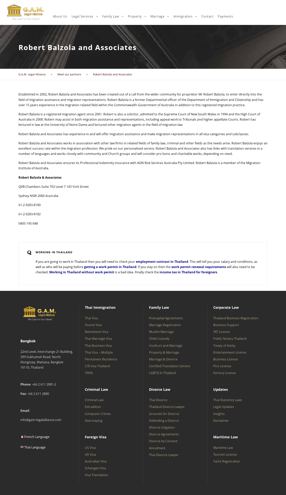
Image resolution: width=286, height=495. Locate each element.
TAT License (221, 332)
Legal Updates (223, 407)
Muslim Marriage (161, 332)
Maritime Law (223, 448)
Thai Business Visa (98, 345)
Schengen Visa (95, 468)
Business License (225, 359)
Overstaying (93, 420)
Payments (225, 16)
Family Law (110, 16)
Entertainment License (229, 352)
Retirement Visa (96, 332)
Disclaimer (221, 420)
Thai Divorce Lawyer (163, 455)
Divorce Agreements (164, 434)
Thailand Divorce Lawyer (167, 407)
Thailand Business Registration (235, 318)
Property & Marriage (164, 352)
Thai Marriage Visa (98, 338)
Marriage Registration (165, 325)
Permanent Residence (101, 359)
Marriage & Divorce (163, 359)
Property (135, 16)
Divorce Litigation (162, 427)
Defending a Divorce (164, 420)
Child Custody (159, 338)
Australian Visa (96, 461)
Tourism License (225, 454)
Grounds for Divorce (164, 414)
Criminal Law (94, 400)
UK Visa (90, 454)
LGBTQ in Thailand (162, 373)
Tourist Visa (93, 325)
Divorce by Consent (163, 441)
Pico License (222, 366)
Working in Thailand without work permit (81, 272)
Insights (219, 414)
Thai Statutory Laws (227, 400)
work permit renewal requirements (198, 267)
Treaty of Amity (224, 345)
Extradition (93, 407)
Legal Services (82, 16)
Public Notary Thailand (230, 338)
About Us (60, 16)
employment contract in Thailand (162, 261)
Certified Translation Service (169, 366)
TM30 (89, 373)
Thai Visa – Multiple (99, 352)
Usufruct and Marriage (165, 345)
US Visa (90, 448)
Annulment (157, 448)
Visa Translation (96, 475)
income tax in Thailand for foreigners (188, 272)
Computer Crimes (98, 414)
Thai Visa (91, 318)
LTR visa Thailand (97, 366)
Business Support (226, 325)
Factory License (224, 373)
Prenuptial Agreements (166, 318)
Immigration (183, 16)
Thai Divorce (158, 400)
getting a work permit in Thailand (110, 267)
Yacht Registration (226, 461)
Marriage (157, 16)
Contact (207, 16)
